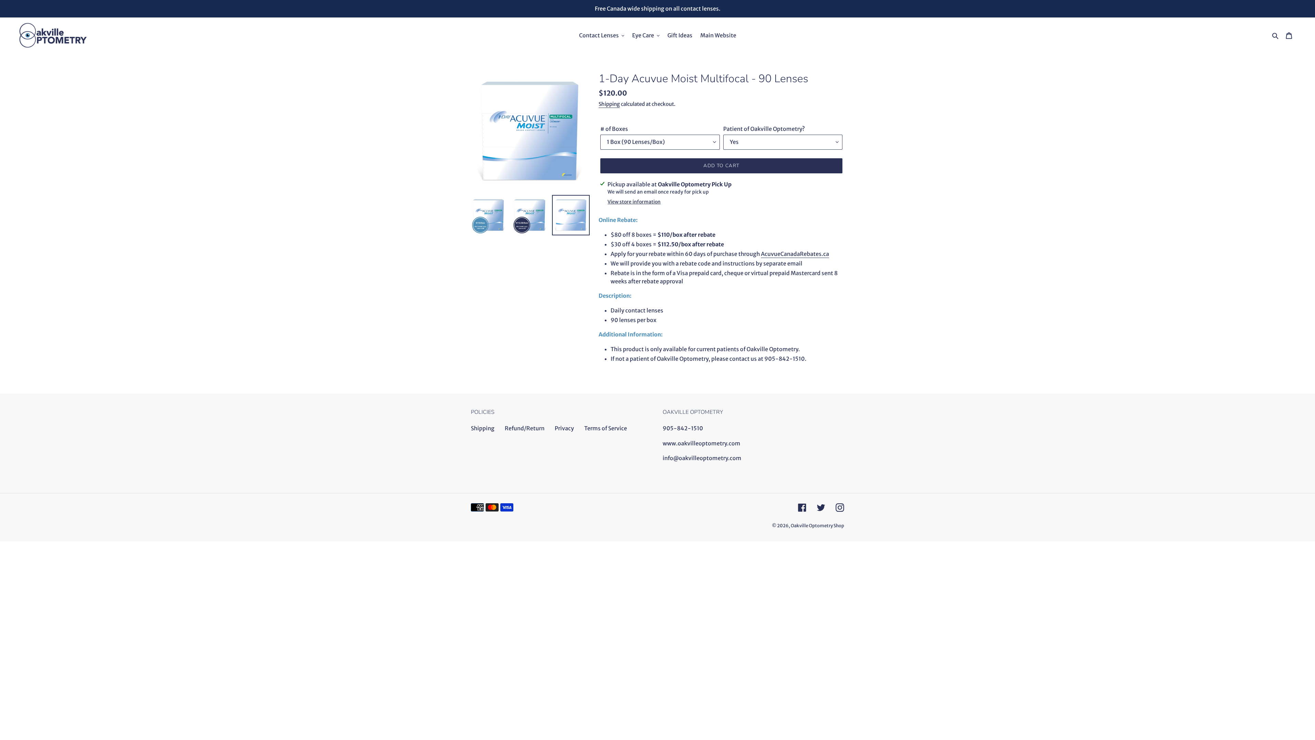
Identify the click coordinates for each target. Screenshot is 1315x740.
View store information (634, 202)
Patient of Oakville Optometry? (764, 128)
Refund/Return (524, 428)
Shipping (609, 104)
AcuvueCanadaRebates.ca (795, 253)
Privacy (564, 428)
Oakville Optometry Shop (817, 526)
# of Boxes (614, 128)
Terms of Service (605, 428)
